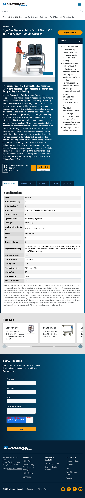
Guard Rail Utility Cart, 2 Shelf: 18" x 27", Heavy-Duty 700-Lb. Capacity (50, 334)
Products (10, 17)
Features (63, 41)
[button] (80, 346)
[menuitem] (30, 468)
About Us (69, 465)
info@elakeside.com (14, 469)
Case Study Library (52, 463)
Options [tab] (55, 183)
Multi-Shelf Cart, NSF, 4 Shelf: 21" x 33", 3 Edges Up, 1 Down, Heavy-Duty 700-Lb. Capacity (15, 335)
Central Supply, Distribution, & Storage (28, 467)
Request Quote (70, 32)
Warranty (69, 478)
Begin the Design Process (51, 468)
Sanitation (27, 477)
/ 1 (45, 73)
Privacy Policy (43, 489)
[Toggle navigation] (79, 4)
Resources (71, 457)
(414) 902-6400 (14, 462)
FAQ (67, 468)
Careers (30, 489)
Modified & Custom (49, 458)
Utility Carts (18, 17)
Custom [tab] (68, 183)
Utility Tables (28, 473)
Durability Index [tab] (28, 183)
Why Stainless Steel (71, 473)
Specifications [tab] (10, 183)
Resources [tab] (43, 183)
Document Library (73, 461)
